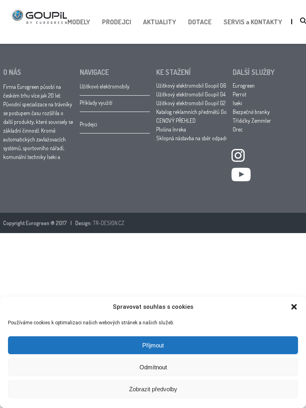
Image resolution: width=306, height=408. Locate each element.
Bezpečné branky (251, 111)
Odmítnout (153, 367)
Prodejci (88, 124)
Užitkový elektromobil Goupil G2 (191, 103)
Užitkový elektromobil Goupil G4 (191, 94)
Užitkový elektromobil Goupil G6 (191, 85)
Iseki (237, 103)
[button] (294, 307)
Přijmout (153, 345)
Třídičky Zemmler (252, 120)
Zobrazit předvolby (153, 389)
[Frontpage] (39, 31)
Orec (238, 129)
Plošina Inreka (171, 129)
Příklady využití (96, 102)
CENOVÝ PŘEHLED (176, 120)
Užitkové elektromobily (104, 86)
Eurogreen (244, 85)
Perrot (239, 94)
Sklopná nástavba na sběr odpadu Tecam (199, 138)
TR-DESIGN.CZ (108, 223)
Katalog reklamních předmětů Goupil (195, 111)
